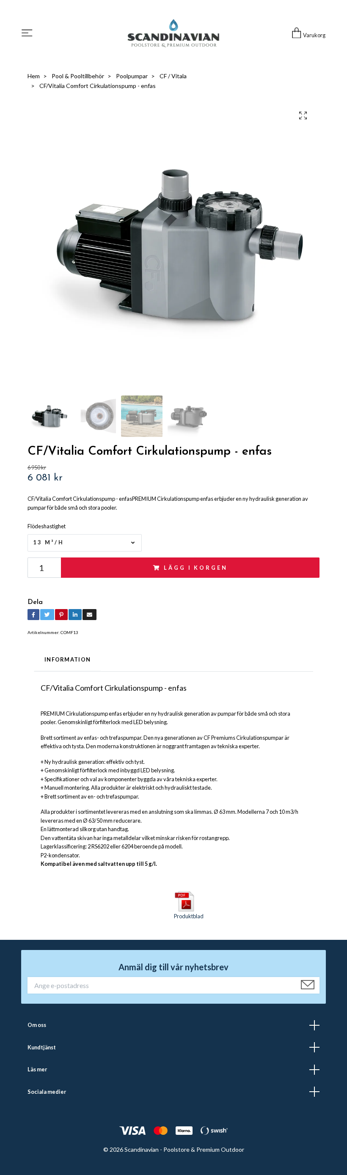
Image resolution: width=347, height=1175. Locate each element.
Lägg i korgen (195, 567)
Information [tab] (67, 659)
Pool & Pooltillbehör (78, 76)
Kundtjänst (42, 1047)
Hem (34, 76)
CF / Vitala (173, 76)
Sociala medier (47, 1091)
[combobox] (85, 543)
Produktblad (189, 916)
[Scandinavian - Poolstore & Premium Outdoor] (173, 33)
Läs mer (37, 1069)
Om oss (37, 1024)
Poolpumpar (132, 76)
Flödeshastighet (47, 526)
